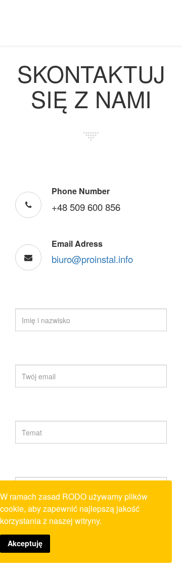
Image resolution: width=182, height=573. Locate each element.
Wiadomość (36, 468)
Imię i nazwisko (41, 300)
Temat (27, 412)
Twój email (34, 356)
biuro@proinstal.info (92, 259)
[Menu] (170, 22)
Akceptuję (25, 543)
